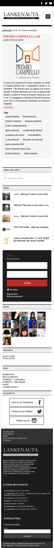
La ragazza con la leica (14, 135)
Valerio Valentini (31, 153)
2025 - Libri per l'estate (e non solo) (31, 194)
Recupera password (14, 296)
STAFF (6, 384)
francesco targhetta (33, 121)
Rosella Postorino (12, 153)
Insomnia (20, 504)
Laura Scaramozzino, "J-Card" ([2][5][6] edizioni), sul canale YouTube (31, 239)
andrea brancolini (13, 39)
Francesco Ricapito (10, 504)
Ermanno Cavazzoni (13, 121)
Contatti (7, 440)
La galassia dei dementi (32, 130)
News (5, 436)
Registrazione (12, 294)
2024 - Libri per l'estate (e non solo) (31, 216)
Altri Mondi (8, 434)
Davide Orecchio (29, 116)
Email (5, 528)
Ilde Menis (7, 501)
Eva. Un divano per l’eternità (26, 509)
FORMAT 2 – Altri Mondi (14, 382)
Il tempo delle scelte (19, 501)
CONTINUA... (9, 107)
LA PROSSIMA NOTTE (21, 498)
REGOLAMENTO (10, 377)
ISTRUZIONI (8, 374)
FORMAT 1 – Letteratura (14, 379)
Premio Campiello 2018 (21, 36)
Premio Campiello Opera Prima (18, 148)
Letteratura (8, 432)
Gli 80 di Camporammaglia (16, 125)
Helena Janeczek (12, 130)
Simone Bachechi (9, 491)
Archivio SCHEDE (9, 356)
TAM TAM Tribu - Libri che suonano (31, 227)
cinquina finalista (12, 116)
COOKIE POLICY (10, 387)
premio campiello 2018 (14, 144)
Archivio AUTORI (8, 358)
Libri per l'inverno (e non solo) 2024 (31, 205)
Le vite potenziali (12, 139)
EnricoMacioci (8, 498)
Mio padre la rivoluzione (33, 139)
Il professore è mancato (24, 506)
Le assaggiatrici (34, 135)
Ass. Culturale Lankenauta (15, 438)
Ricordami (14, 289)
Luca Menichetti (9, 493)
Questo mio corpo (23, 491)
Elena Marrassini (9, 506)
